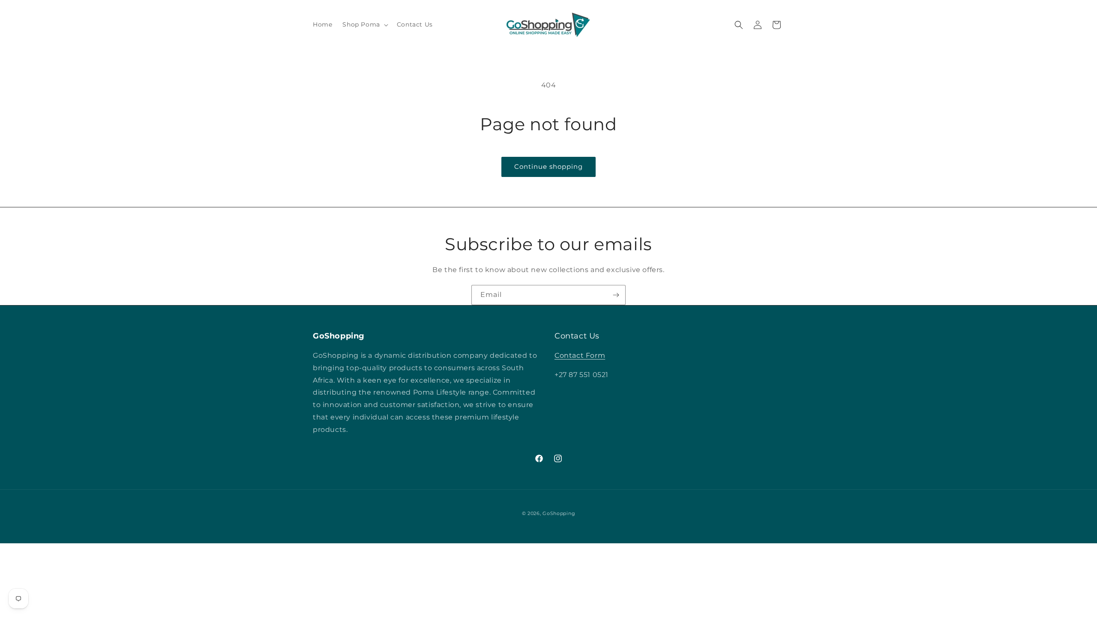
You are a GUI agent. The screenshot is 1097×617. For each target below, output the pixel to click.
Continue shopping (548, 166)
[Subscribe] (615, 295)
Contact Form (579, 355)
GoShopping (559, 513)
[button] (364, 24)
